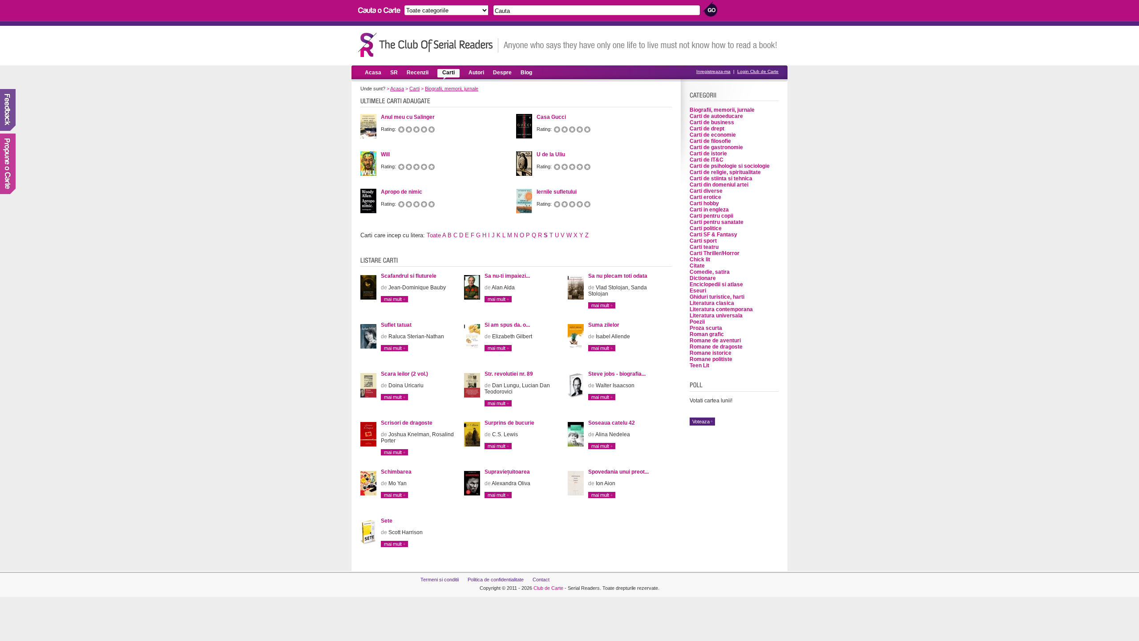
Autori (476, 72)
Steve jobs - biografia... (617, 374)
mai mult (393, 299)
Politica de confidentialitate (496, 579)
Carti (448, 72)
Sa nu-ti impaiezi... (507, 276)
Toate (434, 235)
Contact (541, 579)
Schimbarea (396, 472)
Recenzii (417, 72)
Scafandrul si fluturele (408, 276)
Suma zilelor (603, 325)
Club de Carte (548, 588)
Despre (502, 72)
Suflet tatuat (396, 325)
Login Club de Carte (758, 71)
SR (394, 72)
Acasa (373, 72)
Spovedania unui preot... (618, 472)
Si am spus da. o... (507, 325)
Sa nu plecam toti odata (617, 276)
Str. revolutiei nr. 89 (509, 374)
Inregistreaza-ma (713, 71)
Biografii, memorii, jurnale (451, 88)
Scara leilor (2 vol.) (404, 374)
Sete (386, 521)
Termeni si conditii (439, 579)
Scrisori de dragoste (406, 423)
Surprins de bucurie (509, 423)
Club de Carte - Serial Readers (428, 44)
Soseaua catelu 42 (611, 423)
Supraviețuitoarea (507, 472)
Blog (526, 72)
